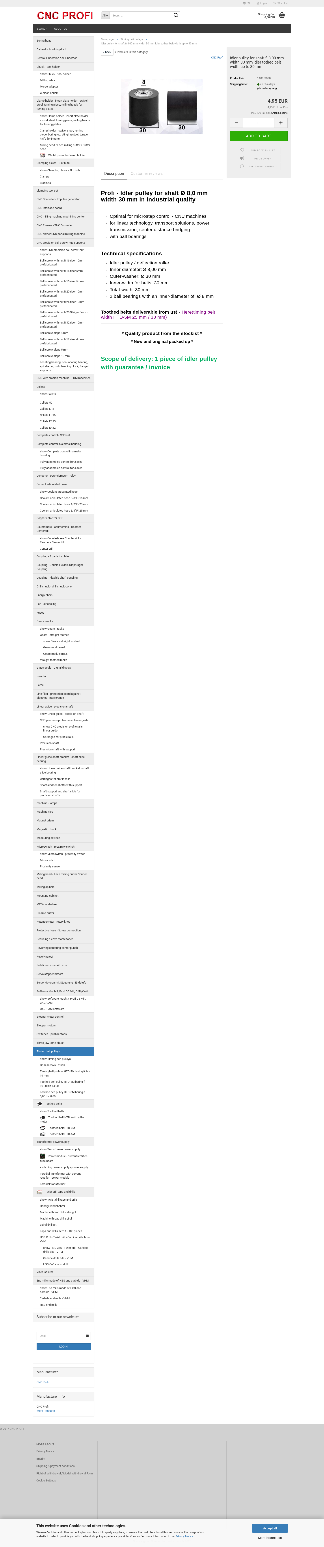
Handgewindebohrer (52, 1206)
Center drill (46, 548)
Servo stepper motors (50, 974)
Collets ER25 (48, 421)
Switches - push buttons (52, 1034)
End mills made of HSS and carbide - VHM (63, 1280)
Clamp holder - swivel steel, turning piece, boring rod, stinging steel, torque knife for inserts (64, 134)
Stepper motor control (50, 1016)
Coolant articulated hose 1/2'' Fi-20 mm (64, 504)
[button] (246, 3)
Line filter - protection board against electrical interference (58, 696)
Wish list (282, 3)
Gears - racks (45, 621)
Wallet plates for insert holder (66, 155)
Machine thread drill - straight (58, 1212)
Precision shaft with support (57, 749)
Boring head (44, 40)
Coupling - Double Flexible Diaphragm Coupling (60, 567)
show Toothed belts (52, 1111)
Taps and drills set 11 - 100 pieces (61, 1231)
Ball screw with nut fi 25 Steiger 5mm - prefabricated (64, 314)
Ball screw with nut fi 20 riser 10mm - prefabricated (63, 293)
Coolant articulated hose (52, 484)
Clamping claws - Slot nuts (53, 163)
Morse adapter (49, 86)
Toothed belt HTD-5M (61, 1134)
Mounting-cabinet (47, 895)
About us (60, 28)
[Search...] (176, 16)
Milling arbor (47, 80)
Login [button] (263, 3)
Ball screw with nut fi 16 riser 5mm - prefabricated (62, 273)
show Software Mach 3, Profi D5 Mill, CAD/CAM (63, 1000)
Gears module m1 (54, 647)
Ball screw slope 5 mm (54, 349)
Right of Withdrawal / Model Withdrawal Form (64, 1473)
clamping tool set (47, 190)
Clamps (44, 176)
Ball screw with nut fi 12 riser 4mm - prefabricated (62, 341)
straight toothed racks (53, 660)
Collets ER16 (48, 415)
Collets (41, 386)
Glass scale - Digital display (54, 667)
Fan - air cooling (46, 603)
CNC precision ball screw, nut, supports (61, 242)
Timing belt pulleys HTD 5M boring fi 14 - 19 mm (65, 1073)
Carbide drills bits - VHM (58, 1258)
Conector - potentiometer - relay (56, 475)
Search (42, 28)
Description (114, 173)
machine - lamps (47, 803)
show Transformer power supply (60, 1149)
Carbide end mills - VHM (55, 1298)
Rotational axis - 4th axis (52, 965)
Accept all (270, 1528)
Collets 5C (46, 402)
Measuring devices (48, 837)
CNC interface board (49, 208)
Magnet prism (45, 820)
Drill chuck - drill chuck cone (54, 586)
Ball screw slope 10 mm (55, 356)
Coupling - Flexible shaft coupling (57, 577)
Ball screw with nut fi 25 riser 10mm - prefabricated (63, 304)
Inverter (41, 676)
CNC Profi (217, 57)
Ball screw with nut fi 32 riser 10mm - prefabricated (63, 324)
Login (63, 1346)
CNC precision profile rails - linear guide (64, 720)
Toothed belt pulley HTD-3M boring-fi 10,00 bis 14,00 (62, 1084)
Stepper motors (46, 1025)
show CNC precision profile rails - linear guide (63, 728)
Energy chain (44, 595)
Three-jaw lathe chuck (50, 1042)
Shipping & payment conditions (55, 1466)
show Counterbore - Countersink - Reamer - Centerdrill (60, 540)
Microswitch (47, 860)
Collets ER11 (48, 408)
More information (270, 1538)
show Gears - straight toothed (61, 641)
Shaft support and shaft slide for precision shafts (60, 793)
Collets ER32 (48, 427)
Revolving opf (45, 956)
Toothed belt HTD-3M (61, 1128)
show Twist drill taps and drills (59, 1199)
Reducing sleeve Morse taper (55, 939)
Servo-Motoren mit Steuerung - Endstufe (61, 982)
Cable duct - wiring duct (51, 49)
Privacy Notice (184, 1536)
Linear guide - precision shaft (55, 706)
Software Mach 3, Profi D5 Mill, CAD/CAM (62, 991)
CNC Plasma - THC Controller (55, 225)
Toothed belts (53, 1103)
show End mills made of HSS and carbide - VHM (60, 1290)
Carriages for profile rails (58, 737)
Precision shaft (49, 743)
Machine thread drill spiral (56, 1218)
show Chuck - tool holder (55, 74)
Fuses (40, 612)
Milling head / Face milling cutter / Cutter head (65, 147)
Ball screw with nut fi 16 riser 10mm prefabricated (62, 262)
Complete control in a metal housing (59, 444)
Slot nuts (45, 183)
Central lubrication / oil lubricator (57, 58)
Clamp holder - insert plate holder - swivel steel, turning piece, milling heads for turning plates (62, 104)
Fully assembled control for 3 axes (61, 461)
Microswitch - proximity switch (55, 846)
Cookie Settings (46, 1480)
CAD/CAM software (52, 1009)
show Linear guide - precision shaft (62, 713)
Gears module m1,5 (55, 653)
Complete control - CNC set (53, 435)
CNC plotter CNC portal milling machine (61, 234)
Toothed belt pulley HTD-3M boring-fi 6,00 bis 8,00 (62, 1094)
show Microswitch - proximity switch (62, 854)
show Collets (48, 394)
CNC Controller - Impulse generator (58, 199)
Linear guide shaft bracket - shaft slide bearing (61, 759)
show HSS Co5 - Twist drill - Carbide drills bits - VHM (65, 1250)
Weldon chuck (49, 93)
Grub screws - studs (52, 1065)
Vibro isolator (45, 1272)
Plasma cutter (45, 913)
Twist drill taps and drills (59, 1192)
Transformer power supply (53, 1141)
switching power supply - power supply (64, 1167)
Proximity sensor (50, 866)
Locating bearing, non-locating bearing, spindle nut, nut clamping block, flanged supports (64, 366)
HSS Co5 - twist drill (55, 1264)
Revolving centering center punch (57, 947)
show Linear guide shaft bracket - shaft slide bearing (64, 770)
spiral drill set (48, 1224)
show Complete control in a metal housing (60, 453)
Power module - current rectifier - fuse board (64, 1158)
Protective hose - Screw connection (59, 930)
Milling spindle (45, 887)
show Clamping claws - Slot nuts (60, 170)
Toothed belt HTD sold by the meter (62, 1119)
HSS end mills (48, 1304)
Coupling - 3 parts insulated (53, 556)
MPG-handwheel (47, 904)
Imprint (40, 1458)
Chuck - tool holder (48, 66)
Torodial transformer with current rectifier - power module (60, 1175)
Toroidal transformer (52, 1184)
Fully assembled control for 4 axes (61, 468)
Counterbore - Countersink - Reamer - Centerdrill (59, 529)
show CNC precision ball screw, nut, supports (62, 252)
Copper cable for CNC (50, 518)
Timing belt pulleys (48, 1051)
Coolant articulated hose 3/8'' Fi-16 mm (64, 498)
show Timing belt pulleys (55, 1059)
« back (107, 52)
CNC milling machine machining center (61, 216)
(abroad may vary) (267, 88)
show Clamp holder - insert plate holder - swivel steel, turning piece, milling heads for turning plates (65, 120)
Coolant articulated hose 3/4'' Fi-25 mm (64, 510)
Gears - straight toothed (54, 634)
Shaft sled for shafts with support (61, 785)
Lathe (40, 685)
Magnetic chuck (47, 829)
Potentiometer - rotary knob (53, 921)
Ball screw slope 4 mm (54, 333)
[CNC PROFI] (65, 15)
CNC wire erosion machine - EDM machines (64, 378)
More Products (46, 1410)
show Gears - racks (52, 628)
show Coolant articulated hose (59, 491)
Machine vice (45, 811)
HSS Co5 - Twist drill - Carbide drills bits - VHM (65, 1239)
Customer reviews (147, 173)
